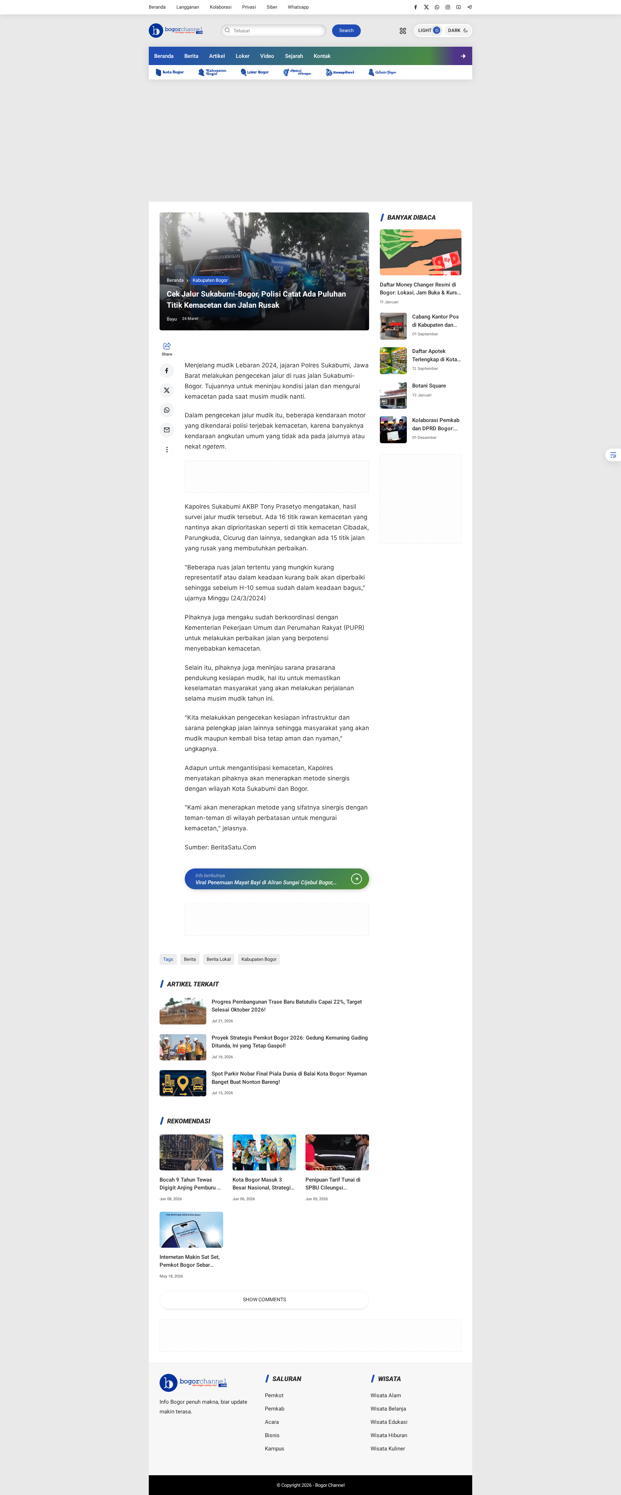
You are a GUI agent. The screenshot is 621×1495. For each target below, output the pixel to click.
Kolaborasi (220, 7)
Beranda (157, 7)
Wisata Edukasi (389, 1422)
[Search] (403, 30)
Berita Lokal (219, 959)
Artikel (217, 56)
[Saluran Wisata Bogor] (386, 72)
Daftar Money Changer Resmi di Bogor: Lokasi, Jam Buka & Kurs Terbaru (418, 289)
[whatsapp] (437, 7)
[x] (426, 7)
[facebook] (415, 7)
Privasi (249, 7)
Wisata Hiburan (389, 1435)
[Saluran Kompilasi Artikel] (343, 72)
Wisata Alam (386, 1395)
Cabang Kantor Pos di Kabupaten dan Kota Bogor (435, 321)
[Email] (167, 430)
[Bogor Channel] (176, 29)
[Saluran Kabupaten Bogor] (216, 72)
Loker (242, 56)
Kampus (274, 1448)
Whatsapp (298, 7)
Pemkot (274, 1395)
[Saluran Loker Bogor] (258, 72)
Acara (272, 1422)
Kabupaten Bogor (210, 280)
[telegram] (469, 7)
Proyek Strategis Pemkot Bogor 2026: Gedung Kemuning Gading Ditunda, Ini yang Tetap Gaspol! (290, 1042)
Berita (191, 56)
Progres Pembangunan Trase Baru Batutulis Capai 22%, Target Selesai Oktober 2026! (287, 1006)
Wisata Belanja (388, 1408)
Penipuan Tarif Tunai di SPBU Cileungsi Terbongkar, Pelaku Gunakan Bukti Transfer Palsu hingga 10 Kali (333, 1184)
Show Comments (264, 1299)
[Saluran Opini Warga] (300, 72)
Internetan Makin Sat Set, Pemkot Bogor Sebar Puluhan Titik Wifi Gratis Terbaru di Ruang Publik (190, 1261)
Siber (272, 7)
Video (267, 56)
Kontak (322, 56)
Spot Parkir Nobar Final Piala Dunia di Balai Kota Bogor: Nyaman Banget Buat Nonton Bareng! (289, 1077)
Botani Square (429, 385)
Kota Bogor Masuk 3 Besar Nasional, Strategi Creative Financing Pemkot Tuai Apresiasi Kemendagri (262, 1184)
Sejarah (294, 56)
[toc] (613, 455)
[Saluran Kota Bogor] (173, 72)
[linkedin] (369, 741)
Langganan (187, 7)
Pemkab (274, 1408)
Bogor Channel (330, 1485)
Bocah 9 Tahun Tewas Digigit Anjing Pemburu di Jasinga (190, 1184)
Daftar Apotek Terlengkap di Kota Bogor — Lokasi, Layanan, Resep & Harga (434, 355)
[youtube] (458, 7)
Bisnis (272, 1435)
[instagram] (448, 7)
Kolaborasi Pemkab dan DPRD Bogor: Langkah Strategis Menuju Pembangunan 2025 (436, 424)
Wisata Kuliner (388, 1448)
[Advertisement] (310, 140)
